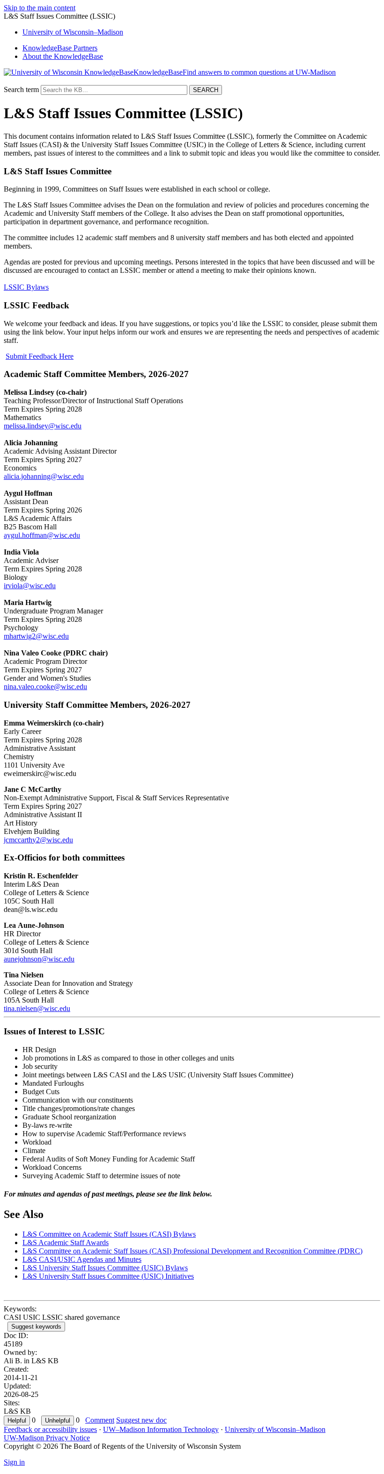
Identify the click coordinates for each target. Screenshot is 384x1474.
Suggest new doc (141, 1420)
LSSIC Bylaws (26, 287)
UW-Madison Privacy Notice (47, 1438)
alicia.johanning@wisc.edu (44, 476)
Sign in (14, 1462)
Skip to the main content (39, 8)
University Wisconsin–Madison (72, 32)
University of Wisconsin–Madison (275, 1429)
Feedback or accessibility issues (50, 1429)
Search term (21, 89)
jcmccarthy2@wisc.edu (38, 840)
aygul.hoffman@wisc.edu (42, 535)
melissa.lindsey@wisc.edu (42, 426)
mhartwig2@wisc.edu (36, 636)
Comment (99, 1420)
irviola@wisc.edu (30, 586)
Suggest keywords (36, 1326)
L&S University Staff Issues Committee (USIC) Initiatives (108, 1276)
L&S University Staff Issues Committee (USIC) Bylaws (105, 1268)
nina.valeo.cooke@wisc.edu (45, 687)
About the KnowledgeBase (62, 56)
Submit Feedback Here (40, 356)
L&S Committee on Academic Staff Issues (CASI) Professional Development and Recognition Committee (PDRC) (192, 1251)
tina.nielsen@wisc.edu (37, 1008)
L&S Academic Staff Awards (65, 1242)
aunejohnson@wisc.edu (39, 959)
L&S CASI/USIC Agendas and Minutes (81, 1259)
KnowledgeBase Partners (59, 48)
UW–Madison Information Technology (161, 1429)
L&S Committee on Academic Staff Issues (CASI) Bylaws (109, 1234)
